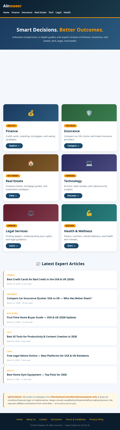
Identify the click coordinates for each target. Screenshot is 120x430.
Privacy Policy (96, 419)
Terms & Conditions (76, 419)
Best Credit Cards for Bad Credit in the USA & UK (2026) (40, 279)
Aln (12, 6)
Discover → (73, 195)
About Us (31, 419)
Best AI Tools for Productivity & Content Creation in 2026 (42, 336)
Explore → (14, 145)
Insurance (27, 12)
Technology (73, 181)
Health (67, 12)
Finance (15, 12)
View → (13, 195)
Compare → (73, 145)
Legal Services (17, 231)
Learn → (13, 245)
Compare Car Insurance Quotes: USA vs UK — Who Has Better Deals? (49, 298)
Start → (71, 245)
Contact (43, 419)
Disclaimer (56, 419)
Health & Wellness (78, 231)
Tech (51, 12)
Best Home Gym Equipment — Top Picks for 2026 (37, 374)
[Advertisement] (60, 73)
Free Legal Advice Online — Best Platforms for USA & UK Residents (48, 355)
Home (6, 12)
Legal (58, 12)
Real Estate (40, 12)
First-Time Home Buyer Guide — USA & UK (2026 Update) (41, 317)
